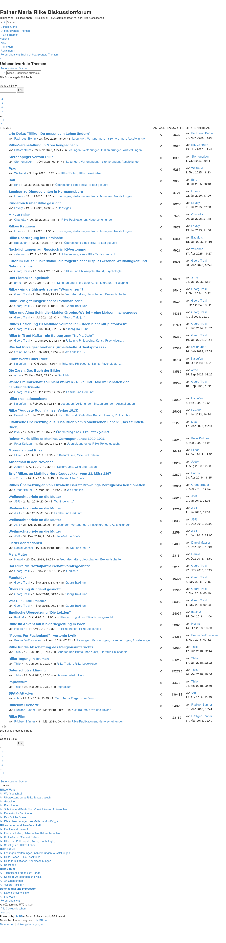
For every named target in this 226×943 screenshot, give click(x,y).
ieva (17, 432)
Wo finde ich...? (75, 352)
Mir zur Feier (19, 215)
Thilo (17, 652)
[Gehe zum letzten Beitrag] (209, 145)
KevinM (19, 617)
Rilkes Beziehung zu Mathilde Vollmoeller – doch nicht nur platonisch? (68, 324)
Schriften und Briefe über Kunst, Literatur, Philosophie (92, 282)
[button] (1, 82)
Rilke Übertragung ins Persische (36, 238)
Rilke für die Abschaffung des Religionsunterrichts (51, 647)
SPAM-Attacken (21, 693)
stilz (16, 698)
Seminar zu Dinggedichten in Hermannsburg (46, 191)
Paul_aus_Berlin (25, 138)
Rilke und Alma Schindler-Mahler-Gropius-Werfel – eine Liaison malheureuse (73, 312)
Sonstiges (64, 208)
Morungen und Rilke (26, 450)
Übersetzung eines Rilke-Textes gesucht (81, 185)
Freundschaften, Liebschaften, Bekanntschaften (96, 294)
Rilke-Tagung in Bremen (29, 659)
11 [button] (2, 119)
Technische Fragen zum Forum (75, 698)
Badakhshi (21, 242)
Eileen (18, 455)
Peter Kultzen (23, 443)
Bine (17, 185)
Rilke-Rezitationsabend (28, 399)
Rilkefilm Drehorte (24, 705)
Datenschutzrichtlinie (70, 675)
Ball (12, 180)
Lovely (18, 196)
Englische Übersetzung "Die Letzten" (40, 612)
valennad (20, 254)
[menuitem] (15, 31)
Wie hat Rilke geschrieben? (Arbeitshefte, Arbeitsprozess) (57, 347)
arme (17, 282)
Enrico (20, 478)
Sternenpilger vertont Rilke (31, 157)
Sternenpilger (23, 161)
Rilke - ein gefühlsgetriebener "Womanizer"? (46, 289)
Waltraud (20, 173)
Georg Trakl (22, 271)
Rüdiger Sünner (24, 710)
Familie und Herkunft (79, 392)
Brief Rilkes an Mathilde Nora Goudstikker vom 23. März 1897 (60, 473)
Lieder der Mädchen (25, 543)
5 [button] (2, 111)
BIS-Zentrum (22, 150)
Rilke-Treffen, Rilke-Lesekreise (81, 173)
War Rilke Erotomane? (27, 601)
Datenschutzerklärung (27, 670)
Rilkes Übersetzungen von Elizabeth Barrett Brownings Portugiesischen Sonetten (77, 485)
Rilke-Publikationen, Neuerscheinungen (87, 219)
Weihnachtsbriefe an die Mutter (35, 497)
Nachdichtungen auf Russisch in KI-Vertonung (47, 249)
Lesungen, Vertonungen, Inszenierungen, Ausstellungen (109, 138)
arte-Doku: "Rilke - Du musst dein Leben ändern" (49, 133)
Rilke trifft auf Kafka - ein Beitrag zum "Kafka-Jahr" (51, 335)
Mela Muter (18, 554)
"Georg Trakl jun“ (76, 306)
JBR (17, 501)
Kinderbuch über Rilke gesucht (35, 203)
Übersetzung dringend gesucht (35, 589)
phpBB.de (41, 920)
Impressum (18, 682)
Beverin (19, 415)
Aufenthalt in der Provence (31, 462)
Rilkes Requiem (22, 226)
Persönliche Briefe (72, 478)
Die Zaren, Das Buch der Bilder (34, 370)
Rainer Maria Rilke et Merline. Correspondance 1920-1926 (57, 439)
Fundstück (17, 577)
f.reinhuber (21, 352)
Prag (12, 168)
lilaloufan (20, 363)
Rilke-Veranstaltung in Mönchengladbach (43, 145)
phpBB (19, 916)
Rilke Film (17, 716)
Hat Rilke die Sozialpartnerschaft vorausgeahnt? (49, 566)
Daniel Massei (23, 548)
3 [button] (2, 103)
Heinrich (19, 629)
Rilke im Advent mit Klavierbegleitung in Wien (47, 624)
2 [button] (2, 98)
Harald (18, 559)
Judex (18, 466)
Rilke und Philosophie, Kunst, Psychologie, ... (96, 271)
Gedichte (63, 375)
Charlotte (20, 219)
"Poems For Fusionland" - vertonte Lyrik (42, 635)
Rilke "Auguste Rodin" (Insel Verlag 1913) (43, 410)
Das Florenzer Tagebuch (29, 278)
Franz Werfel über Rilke (28, 359)
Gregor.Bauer (23, 490)
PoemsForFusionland (28, 640)
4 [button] (2, 107)
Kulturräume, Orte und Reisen (79, 455)
